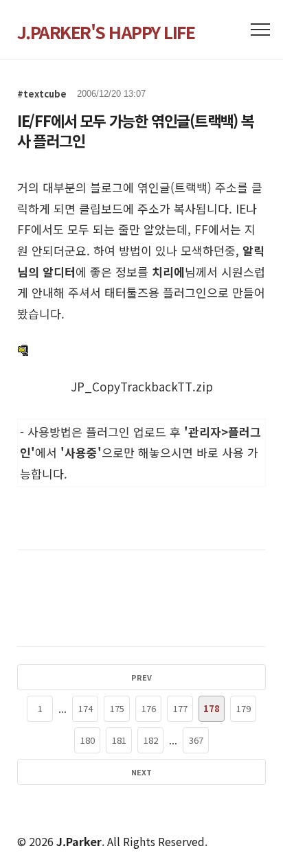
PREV (141, 677)
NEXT (141, 771)
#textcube (42, 93)
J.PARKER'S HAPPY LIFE (106, 31)
